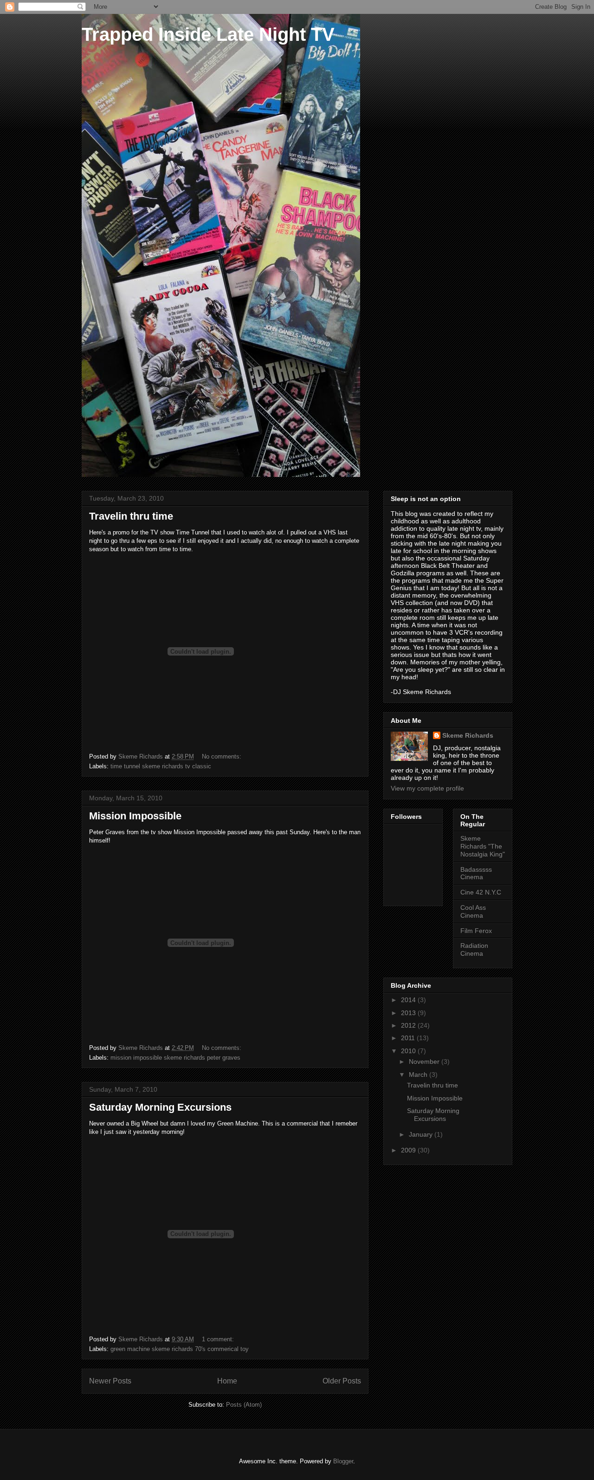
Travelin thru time (131, 516)
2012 (409, 1025)
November (425, 1061)
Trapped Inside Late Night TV (208, 34)
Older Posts (342, 1381)
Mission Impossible (135, 816)
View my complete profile (427, 788)
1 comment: (219, 1339)
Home (227, 1381)
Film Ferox (476, 930)
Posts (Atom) (244, 1404)
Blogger (343, 1461)
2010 (409, 1051)
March (419, 1074)
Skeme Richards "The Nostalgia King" (482, 846)
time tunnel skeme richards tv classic (160, 766)
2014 (409, 1000)
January (421, 1134)
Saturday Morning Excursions (160, 1107)
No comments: (222, 756)
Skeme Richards (467, 735)
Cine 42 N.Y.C (480, 892)
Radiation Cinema (474, 949)
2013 (409, 1013)
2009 (409, 1150)
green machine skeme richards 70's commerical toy (179, 1348)
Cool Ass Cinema (473, 911)
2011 (409, 1038)
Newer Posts (110, 1381)
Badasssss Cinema (476, 873)
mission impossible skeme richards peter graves (175, 1057)
